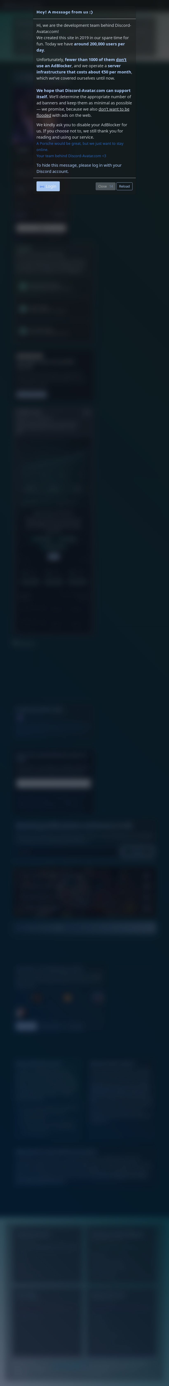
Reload (124, 186)
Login (51, 186)
